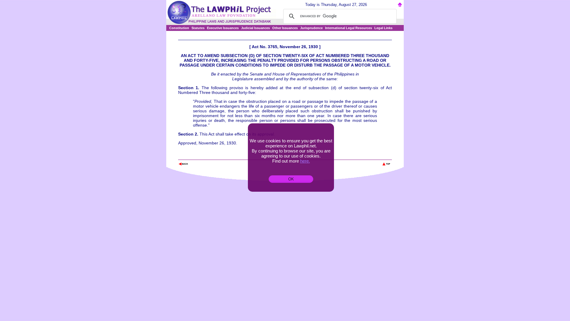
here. (305, 160)
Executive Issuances (223, 28)
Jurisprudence (311, 28)
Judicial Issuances (255, 28)
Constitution (179, 28)
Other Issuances (285, 28)
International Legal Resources (348, 28)
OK (291, 179)
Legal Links (383, 28)
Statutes (198, 28)
